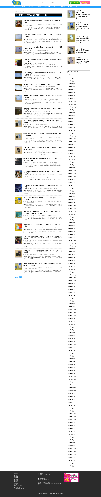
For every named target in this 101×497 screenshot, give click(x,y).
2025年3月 (70, 127)
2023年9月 (70, 179)
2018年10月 (70, 350)
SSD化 (44, 201)
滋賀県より (50, 267)
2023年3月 (70, 196)
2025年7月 (70, 115)
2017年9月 (70, 387)
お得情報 (23, 6)
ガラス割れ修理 (50, 99)
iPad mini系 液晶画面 (37, 240)
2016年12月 (70, 413)
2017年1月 (70, 411)
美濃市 (44, 111)
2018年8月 (70, 356)
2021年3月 (70, 266)
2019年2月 (70, 338)
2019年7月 (70, 324)
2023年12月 (70, 170)
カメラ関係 (38, 63)
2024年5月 (70, 156)
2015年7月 (70, 463)
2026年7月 (70, 81)
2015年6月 (70, 466)
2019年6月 (70, 327)
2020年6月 (70, 292)
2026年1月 (70, 98)
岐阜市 (44, 24)
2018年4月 (70, 367)
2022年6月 (70, 222)
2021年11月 (70, 243)
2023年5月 (70, 191)
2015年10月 (70, 454)
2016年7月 (70, 428)
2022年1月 (70, 237)
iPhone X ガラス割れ (37, 162)
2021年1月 (70, 272)
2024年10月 (70, 141)
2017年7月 (70, 393)
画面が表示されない (36, 111)
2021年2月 (70, 269)
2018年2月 (70, 373)
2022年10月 (70, 211)
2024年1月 (70, 167)
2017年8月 (70, 390)
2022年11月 (70, 208)
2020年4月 (70, 298)
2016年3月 (70, 440)
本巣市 (33, 63)
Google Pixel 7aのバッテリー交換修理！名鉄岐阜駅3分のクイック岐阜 (82, 61)
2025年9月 (70, 110)
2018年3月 (70, 370)
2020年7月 (70, 289)
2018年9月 (70, 353)
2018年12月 (70, 344)
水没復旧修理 (42, 75)
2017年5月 (70, 399)
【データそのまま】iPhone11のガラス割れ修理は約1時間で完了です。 (83, 50)
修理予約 (55, 6)
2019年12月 (70, 309)
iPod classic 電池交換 (37, 201)
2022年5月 (70, 225)
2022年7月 (70, 220)
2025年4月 (70, 124)
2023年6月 (70, 188)
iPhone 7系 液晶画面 (36, 174)
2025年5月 (70, 121)
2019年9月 (70, 318)
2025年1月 (70, 133)
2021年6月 (70, 257)
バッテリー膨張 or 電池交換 (42, 50)
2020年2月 (70, 303)
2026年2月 (70, 95)
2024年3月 (70, 162)
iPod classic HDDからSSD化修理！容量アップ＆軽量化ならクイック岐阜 (82, 27)
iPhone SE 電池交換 (36, 24)
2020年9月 (70, 283)
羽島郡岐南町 (35, 151)
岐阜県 (30, 25)
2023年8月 (70, 182)
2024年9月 (70, 144)
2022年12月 (70, 205)
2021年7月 (70, 254)
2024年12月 (70, 136)
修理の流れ (30, 6)
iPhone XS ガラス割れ (37, 254)
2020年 (20, 11)
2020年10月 (70, 280)
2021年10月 (70, 246)
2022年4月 (70, 228)
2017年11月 (70, 382)
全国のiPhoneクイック (19, 488)
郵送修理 (70, 6)
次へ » (20, 277)
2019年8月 (70, 321)
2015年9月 (70, 457)
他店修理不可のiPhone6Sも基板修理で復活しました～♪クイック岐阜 (42, 84)
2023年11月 (70, 173)
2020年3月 (70, 301)
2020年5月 (70, 295)
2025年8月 (70, 112)
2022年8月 (70, 217)
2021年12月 (70, 240)
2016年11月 (70, 416)
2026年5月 (70, 86)
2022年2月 (70, 234)
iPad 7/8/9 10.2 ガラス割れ (37, 228)
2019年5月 (70, 330)
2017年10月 (70, 385)
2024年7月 (70, 150)
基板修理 (50, 86)
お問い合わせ (17, 487)
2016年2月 (70, 442)
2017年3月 (70, 405)
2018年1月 (70, 376)
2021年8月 (70, 251)
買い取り (78, 6)
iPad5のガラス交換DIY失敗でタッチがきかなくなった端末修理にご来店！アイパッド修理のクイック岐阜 (42, 212)
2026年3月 (70, 92)
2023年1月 (70, 202)
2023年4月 (70, 193)
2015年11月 (70, 451)
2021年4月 (70, 263)
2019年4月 (70, 332)
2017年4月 (70, 402)
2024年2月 (70, 165)
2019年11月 (70, 312)
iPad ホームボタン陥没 (37, 38)
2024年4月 (70, 159)
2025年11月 (70, 104)
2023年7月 (70, 185)
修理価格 (15, 6)
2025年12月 (70, 101)
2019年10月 (70, 315)
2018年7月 (70, 358)
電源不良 (44, 86)
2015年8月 (70, 460)
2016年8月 (70, 425)
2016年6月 (70, 431)
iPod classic (54, 201)
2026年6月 (70, 83)
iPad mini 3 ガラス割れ (37, 99)
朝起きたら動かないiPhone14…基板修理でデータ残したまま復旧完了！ (83, 15)
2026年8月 (70, 78)
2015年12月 (70, 448)
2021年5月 (70, 260)
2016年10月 (70, 419)
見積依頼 (63, 6)
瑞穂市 (43, 215)
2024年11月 (70, 138)
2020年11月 (70, 277)
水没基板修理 (45, 188)
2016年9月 (70, 422)
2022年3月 (70, 231)
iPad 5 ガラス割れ (36, 215)
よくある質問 (47, 6)
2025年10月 (70, 107)
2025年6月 (70, 118)
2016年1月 (70, 445)
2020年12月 (70, 275)
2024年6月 (70, 153)
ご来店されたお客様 (50, 24)
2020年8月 (70, 286)
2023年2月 (70, 199)
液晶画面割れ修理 (43, 124)
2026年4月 (70, 89)
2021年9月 (70, 248)
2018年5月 (70, 364)
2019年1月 (70, 341)
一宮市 (45, 38)
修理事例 (39, 6)
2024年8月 (70, 147)
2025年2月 (70, 130)
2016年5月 (70, 434)
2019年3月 (70, 335)
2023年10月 (70, 176)
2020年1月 (70, 306)
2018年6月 (70, 361)
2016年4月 (70, 437)
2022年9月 (70, 214)
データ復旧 (34, 86)
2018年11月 (70, 347)
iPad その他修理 (50, 38)
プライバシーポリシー (19, 485)
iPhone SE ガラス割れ (37, 137)
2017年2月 (70, 408)
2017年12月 (70, 379)
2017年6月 (70, 396)
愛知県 (56, 38)
